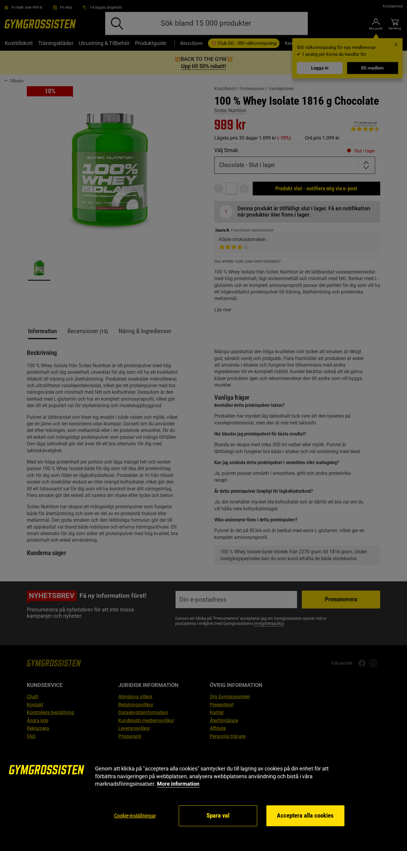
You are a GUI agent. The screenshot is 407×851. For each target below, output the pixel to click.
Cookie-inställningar (135, 816)
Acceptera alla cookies (305, 815)
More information (178, 784)
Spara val (217, 815)
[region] (203, 796)
